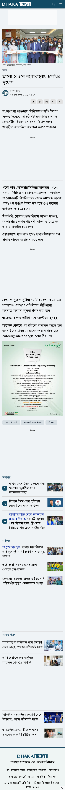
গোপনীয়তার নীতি (15, 770)
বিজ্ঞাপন (52, 776)
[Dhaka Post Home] (32, 756)
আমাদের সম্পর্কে (17, 776)
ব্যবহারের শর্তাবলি (36, 770)
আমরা (31, 776)
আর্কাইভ (41, 776)
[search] (53, 4)
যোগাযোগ (54, 770)
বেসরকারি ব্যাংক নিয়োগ (33, 422)
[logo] (16, 4)
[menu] (60, 4)
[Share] (33, 101)
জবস (4, 70)
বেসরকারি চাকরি (11, 422)
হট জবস (51, 422)
